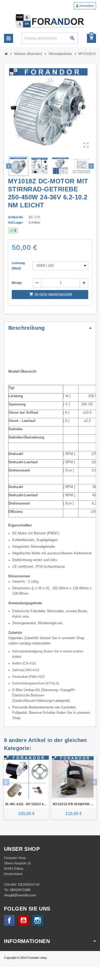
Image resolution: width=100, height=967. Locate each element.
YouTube (23, 920)
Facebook (9, 920)
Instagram (37, 920)
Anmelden (84, 6)
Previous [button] (6, 782)
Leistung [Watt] (18, 265)
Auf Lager (15, 222)
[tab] (50, 328)
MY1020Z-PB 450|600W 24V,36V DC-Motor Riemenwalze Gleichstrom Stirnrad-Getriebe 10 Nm (74, 804)
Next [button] (94, 782)
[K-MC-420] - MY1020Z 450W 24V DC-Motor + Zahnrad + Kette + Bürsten (26, 804)
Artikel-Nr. (15, 217)
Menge (17, 283)
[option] (26, 788)
